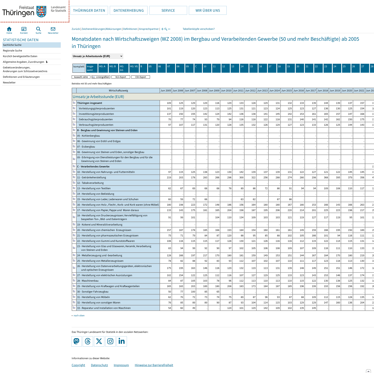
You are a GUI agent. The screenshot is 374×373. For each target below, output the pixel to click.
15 (251, 66)
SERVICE (162, 10)
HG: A (102, 66)
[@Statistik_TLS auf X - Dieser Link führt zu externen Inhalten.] (100, 341)
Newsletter (9, 82)
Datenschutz (99, 365)
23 (325, 66)
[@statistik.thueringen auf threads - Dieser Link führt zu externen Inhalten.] (88, 341)
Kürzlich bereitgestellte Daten (19, 56)
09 (187, 66)
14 (242, 66)
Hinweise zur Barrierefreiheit (154, 365)
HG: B (112, 66)
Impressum (121, 365)
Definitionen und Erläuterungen (21, 77)
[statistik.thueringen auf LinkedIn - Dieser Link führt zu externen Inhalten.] (122, 341)
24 (334, 66)
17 (270, 66)
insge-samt (90, 68)
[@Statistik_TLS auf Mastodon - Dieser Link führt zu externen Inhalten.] (77, 341)
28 (372, 66)
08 (178, 66)
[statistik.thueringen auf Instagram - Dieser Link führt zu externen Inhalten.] (111, 341)
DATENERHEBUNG (127, 10)
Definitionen (130, 29)
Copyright (78, 365)
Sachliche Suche (11, 45)
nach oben (79, 315)
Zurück (76, 29)
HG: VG (134, 66)
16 (260, 66)
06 (159, 66)
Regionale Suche (12, 50)
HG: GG (122, 68)
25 (344, 66)
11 (214, 66)
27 (362, 66)
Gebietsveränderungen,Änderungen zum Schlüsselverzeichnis (24, 69)
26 (353, 66)
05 (150, 66)
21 (307, 66)
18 (279, 66)
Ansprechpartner (149, 29)
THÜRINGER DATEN (87, 10)
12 (223, 66)
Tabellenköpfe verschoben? (199, 29)
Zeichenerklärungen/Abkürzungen (101, 29)
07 (168, 66)
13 (232, 66)
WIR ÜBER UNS (204, 10)
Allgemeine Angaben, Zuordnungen (23, 62)
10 (205, 66)
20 (297, 66)
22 (316, 66)
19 (288, 66)
